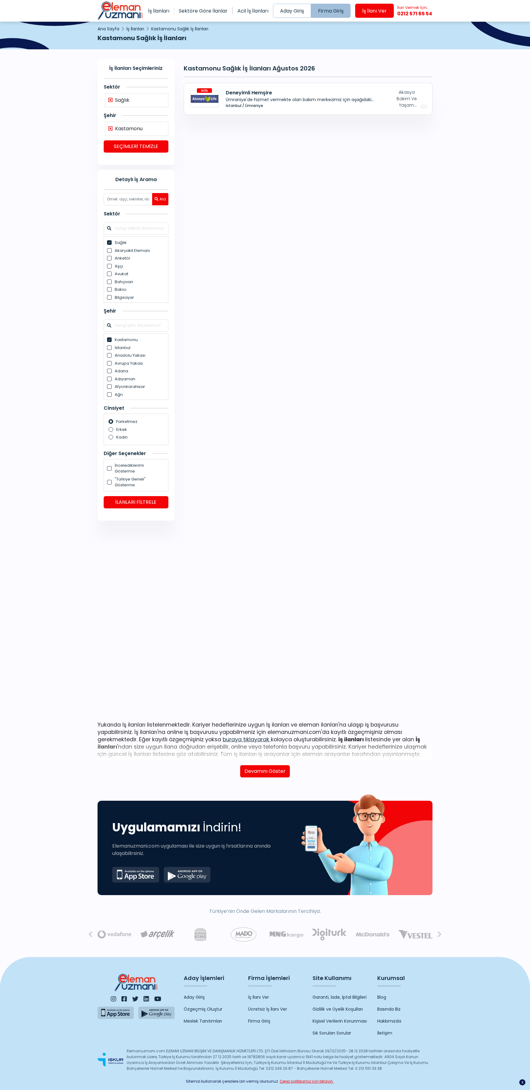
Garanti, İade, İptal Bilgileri (340, 997)
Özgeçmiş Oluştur (203, 1009)
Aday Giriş (292, 10)
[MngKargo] (286, 934)
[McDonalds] (373, 934)
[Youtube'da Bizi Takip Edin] (157, 999)
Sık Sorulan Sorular (332, 1033)
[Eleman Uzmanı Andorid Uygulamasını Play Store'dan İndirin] (187, 875)
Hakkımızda (389, 1021)
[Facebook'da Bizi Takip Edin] (124, 999)
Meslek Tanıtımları (203, 1021)
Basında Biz (389, 1009)
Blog (381, 997)
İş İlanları (158, 10)
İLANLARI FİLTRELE (135, 502)
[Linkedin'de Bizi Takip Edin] (146, 999)
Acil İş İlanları (252, 10)
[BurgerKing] (200, 934)
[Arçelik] (157, 934)
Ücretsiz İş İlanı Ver (267, 1009)
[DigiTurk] (329, 934)
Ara (162, 199)
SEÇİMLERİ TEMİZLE (136, 146)
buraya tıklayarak (247, 739)
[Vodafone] (114, 934)
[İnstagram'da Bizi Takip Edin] (113, 999)
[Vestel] (415, 934)
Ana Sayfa (108, 29)
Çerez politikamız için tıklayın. (307, 1081)
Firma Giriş (331, 10)
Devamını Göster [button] (265, 771)
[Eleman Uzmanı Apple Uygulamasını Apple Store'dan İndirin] (135, 875)
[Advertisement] (136, 620)
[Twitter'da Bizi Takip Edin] (135, 999)
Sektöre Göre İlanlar (203, 10)
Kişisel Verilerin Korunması (340, 1021)
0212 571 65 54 (414, 11)
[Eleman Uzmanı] (120, 10)
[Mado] (243, 934)
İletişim (384, 1033)
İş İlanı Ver (374, 10)
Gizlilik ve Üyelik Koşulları (338, 1009)
